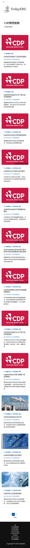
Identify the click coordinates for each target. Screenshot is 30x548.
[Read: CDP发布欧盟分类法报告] (15, 441)
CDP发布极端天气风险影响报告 (15, 57)
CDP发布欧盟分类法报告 (13, 455)
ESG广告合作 (15, 537)
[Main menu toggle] (3, 2)
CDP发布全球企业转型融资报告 (15, 135)
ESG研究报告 (7, 53)
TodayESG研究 (15, 533)
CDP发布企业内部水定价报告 (14, 171)
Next (16, 517)
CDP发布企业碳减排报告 (13, 494)
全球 (12, 53)
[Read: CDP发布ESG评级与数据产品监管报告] (15, 360)
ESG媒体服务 (15, 539)
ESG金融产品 (7, 371)
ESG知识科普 (14, 132)
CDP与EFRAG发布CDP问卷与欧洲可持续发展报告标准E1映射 (15, 251)
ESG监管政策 (7, 246)
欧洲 (20, 246)
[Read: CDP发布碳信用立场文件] (15, 403)
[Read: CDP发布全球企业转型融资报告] (15, 121)
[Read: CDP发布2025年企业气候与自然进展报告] (15, 318)
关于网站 (15, 535)
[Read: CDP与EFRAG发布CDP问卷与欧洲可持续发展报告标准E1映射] (15, 235)
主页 (15, 525)
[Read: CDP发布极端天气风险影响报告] (15, 42)
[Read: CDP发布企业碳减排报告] (15, 479)
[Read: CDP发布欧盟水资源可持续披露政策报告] (15, 276)
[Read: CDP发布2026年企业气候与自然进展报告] (15, 81)
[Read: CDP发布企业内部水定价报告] (15, 157)
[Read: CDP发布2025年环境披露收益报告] (15, 195)
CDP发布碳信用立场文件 (13, 417)
